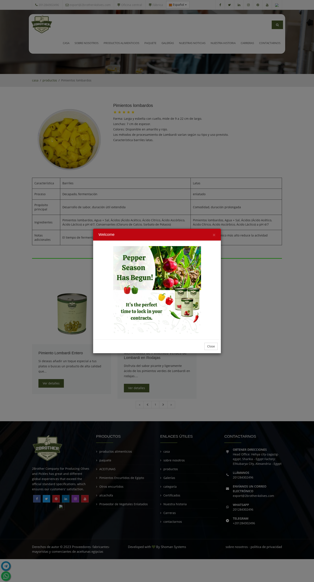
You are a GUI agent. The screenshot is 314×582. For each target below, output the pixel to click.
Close (211, 346)
